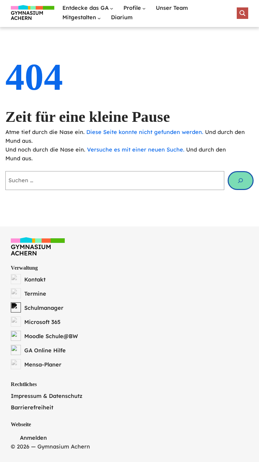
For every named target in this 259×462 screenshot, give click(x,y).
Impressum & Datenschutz (46, 395)
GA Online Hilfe (45, 350)
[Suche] (241, 180)
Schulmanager (43, 307)
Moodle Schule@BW (51, 336)
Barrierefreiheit (32, 407)
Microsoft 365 (42, 322)
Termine (35, 293)
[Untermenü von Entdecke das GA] (111, 8)
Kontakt (35, 279)
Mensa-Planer (42, 364)
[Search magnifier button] (242, 13)
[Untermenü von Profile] (144, 8)
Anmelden (33, 437)
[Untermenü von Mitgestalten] (99, 18)
